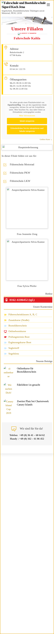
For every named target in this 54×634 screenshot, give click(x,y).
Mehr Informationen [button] (27, 116)
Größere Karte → (46, 139)
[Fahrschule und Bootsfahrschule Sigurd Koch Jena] (26, 7)
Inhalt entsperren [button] (27, 121)
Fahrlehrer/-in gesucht (28, 384)
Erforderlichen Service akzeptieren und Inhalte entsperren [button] (27, 129)
